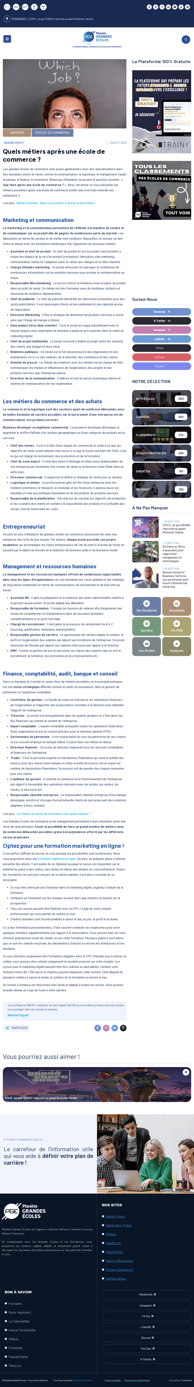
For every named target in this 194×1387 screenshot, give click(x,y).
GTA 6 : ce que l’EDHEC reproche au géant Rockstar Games (61, 18)
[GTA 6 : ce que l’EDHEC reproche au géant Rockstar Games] (145, 527)
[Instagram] (162, 7)
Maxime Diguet (14, 142)
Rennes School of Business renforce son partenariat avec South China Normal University (175, 579)
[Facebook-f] (149, 7)
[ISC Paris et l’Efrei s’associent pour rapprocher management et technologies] (145, 551)
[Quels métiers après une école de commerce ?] (97, 1028)
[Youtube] (175, 7)
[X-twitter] (155, 7)
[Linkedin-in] (168, 7)
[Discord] (187, 7)
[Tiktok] (181, 7)
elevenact (187, 1380)
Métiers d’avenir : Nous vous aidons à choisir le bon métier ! (56, 203)
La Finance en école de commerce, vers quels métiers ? (53, 814)
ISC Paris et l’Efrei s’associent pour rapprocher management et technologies (174, 554)
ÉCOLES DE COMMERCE (52, 132)
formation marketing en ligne (57, 859)
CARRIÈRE (17, 132)
